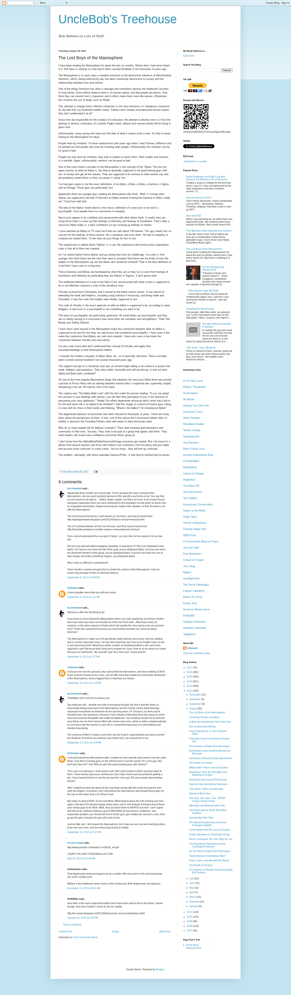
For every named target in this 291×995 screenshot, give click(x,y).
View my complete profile (196, 653)
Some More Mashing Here (193, 946)
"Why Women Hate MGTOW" (203, 290)
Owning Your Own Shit (196, 405)
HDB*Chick (189, 535)
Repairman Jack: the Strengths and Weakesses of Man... (208, 773)
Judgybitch (189, 634)
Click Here (188, 55)
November (195, 699)
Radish (187, 572)
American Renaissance (196, 609)
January (194, 906)
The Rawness (191, 442)
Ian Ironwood (74, 488)
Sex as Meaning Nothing (202, 726)
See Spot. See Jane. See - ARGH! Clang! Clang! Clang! (207, 799)
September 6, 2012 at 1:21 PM (83, 597)
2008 (190, 926)
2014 (190, 681)
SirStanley (73, 753)
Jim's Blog (189, 566)
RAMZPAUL (190, 467)
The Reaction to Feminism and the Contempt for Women (207, 845)
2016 (190, 672)
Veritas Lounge (191, 430)
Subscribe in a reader (195, 161)
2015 (190, 676)
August (193, 708)
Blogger (160, 969)
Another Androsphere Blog (198, 454)
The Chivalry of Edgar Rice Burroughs (209, 746)
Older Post (164, 931)
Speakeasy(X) (191, 436)
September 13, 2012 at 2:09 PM (84, 742)
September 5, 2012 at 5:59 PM (83, 577)
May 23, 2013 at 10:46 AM (81, 858)
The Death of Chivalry (200, 762)
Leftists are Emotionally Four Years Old (210, 721)
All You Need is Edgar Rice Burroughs (209, 851)
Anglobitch (189, 479)
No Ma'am (189, 399)
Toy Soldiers (190, 498)
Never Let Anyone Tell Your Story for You (210, 839)
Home (115, 931)
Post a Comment (72, 924)
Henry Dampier (191, 417)
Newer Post (65, 931)
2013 (190, 686)
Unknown (72, 588)
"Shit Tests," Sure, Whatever (201, 347)
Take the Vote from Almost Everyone (208, 784)
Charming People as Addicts (204, 717)
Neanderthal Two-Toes (201, 817)
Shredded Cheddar (193, 424)
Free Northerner (192, 553)
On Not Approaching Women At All (213, 268)
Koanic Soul (190, 603)
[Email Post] (95, 471)
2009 (190, 921)
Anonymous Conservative (198, 504)
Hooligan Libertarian (194, 621)
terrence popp (75, 842)
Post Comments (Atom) (85, 937)
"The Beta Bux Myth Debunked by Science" (209, 230)
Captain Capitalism (194, 590)
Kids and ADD (193, 215)
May (192, 887)
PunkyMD (188, 615)
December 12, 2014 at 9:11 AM (83, 888)
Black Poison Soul (193, 448)
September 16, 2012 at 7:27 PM (84, 832)
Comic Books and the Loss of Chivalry (209, 829)
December (195, 694)
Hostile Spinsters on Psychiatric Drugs (209, 834)
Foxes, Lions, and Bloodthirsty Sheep (209, 860)
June (192, 883)
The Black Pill (191, 485)
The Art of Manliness (195, 522)
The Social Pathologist (196, 584)
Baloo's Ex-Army (192, 596)
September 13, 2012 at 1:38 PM (84, 683)
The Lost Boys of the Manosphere (204, 249)
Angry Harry (190, 516)
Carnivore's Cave (193, 411)
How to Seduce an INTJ (198, 197)
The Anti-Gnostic (192, 491)
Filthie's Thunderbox (194, 386)
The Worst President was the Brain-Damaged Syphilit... (208, 824)
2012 (190, 690)
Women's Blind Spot (200, 793)
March (193, 897)
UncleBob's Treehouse (117, 19)
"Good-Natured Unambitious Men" (207, 856)
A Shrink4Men (191, 461)
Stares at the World (194, 510)
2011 (190, 912)
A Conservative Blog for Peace (200, 541)
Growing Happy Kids (194, 529)
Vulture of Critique (193, 473)
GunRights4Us (191, 578)
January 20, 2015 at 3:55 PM (82, 917)
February (194, 901)
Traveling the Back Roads (200, 308)
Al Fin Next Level (193, 380)
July (191, 878)
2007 (190, 930)
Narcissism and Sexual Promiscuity (208, 779)
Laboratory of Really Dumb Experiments (210, 758)
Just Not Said (191, 547)
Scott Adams (190, 393)
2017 (190, 667)
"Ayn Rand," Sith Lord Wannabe (206, 789)
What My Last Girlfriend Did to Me (207, 805)
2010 (190, 916)
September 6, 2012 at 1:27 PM (83, 656)
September (195, 704)
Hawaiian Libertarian (194, 627)
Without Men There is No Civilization (208, 767)
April (192, 892)
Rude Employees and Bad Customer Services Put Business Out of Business (206, 178)
